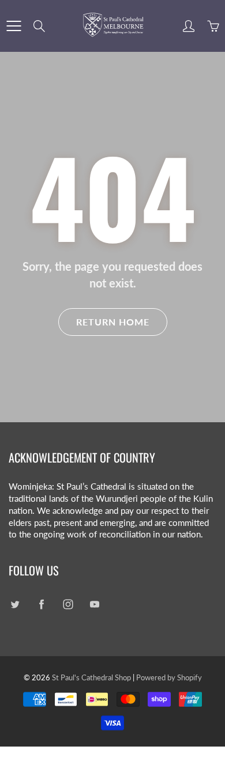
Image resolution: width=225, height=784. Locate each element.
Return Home (112, 321)
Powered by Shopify (169, 677)
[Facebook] (41, 604)
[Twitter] (15, 604)
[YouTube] (94, 604)
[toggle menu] (13, 26)
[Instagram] (68, 604)
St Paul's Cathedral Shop (91, 677)
